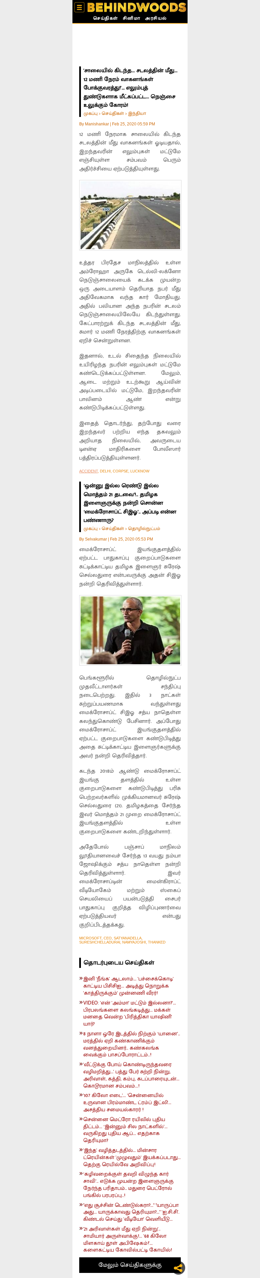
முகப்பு (91, 113)
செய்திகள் (105, 19)
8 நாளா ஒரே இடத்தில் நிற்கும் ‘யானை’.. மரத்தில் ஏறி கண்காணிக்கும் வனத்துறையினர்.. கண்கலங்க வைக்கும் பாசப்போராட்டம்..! (131, 1045)
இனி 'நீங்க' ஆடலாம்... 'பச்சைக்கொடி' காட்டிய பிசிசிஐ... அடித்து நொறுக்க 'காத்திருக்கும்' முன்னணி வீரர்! (128, 986)
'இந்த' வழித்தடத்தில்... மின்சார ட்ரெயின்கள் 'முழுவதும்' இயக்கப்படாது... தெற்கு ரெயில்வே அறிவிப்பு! (132, 1157)
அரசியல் (156, 19)
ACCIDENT (88, 471)
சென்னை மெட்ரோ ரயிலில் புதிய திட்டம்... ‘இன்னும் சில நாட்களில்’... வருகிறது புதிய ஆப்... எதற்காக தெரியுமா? (125, 1130)
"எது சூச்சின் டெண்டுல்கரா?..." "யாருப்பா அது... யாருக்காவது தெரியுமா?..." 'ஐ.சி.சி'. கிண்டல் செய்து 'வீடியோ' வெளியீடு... (131, 1212)
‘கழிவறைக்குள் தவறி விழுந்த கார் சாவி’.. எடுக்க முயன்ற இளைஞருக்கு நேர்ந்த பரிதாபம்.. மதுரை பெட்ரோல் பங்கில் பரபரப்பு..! (128, 1185)
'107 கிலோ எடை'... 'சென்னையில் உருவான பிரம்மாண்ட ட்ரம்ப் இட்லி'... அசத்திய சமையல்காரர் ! (127, 1102)
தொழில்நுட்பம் (144, 528)
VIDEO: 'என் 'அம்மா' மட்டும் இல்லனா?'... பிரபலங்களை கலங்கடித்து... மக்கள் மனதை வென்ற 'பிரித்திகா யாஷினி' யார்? (129, 1014)
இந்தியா (137, 113)
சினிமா (131, 19)
